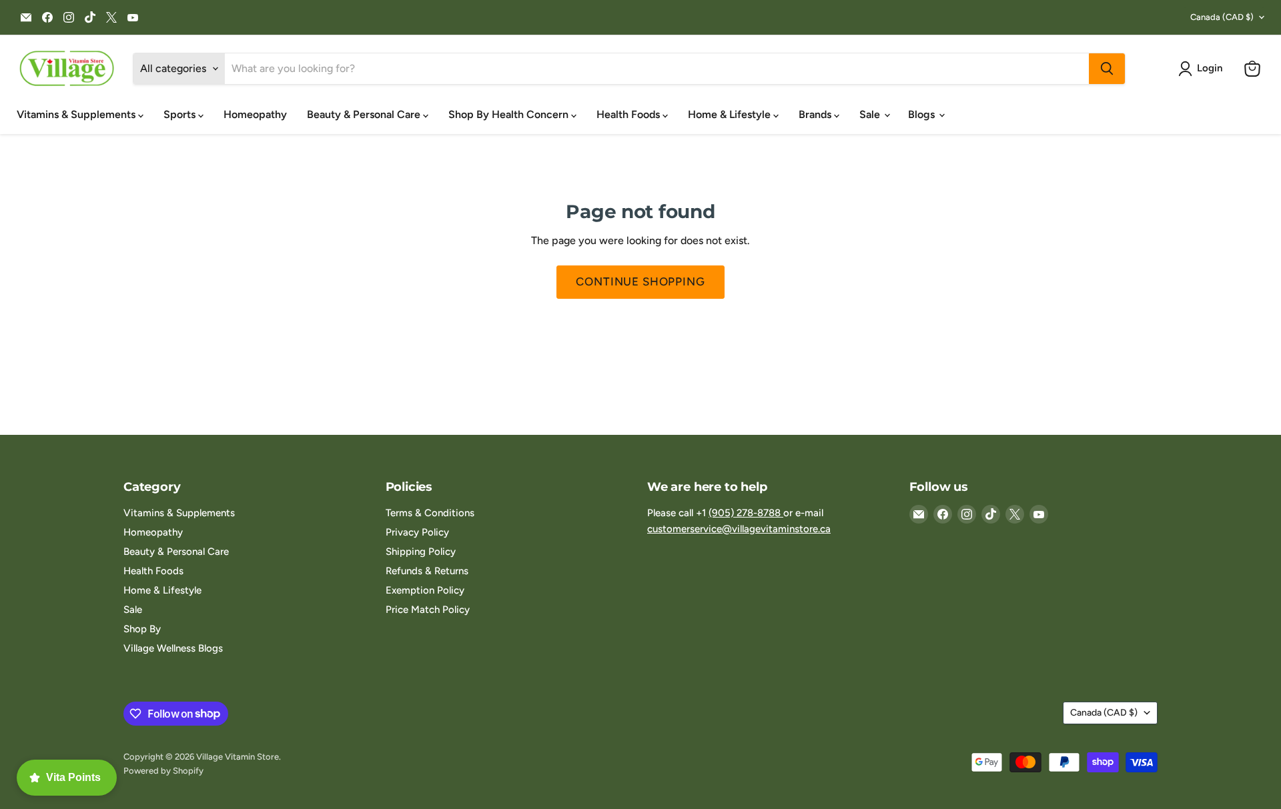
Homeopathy (255, 114)
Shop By (142, 629)
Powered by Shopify (163, 771)
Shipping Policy (421, 552)
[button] (1203, 69)
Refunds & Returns (427, 571)
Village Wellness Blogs (173, 648)
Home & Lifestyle (730, 114)
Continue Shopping (640, 281)
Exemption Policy (425, 590)
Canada (1222, 17)
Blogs (922, 114)
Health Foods (629, 114)
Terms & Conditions (430, 513)
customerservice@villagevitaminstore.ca (739, 529)
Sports (180, 114)
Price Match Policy (428, 610)
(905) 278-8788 (746, 513)
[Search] (1107, 68)
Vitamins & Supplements (77, 114)
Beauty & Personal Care (365, 114)
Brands (816, 114)
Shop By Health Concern (509, 114)
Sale (871, 114)
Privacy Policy (417, 532)
